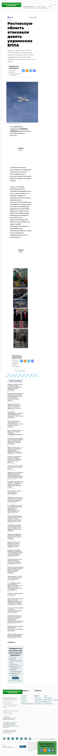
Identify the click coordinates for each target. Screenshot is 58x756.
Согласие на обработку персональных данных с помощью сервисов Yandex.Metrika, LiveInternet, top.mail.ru (11, 700)
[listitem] (23, 70)
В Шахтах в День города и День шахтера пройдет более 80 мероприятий (15, 611)
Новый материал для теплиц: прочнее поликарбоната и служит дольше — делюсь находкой (15, 399)
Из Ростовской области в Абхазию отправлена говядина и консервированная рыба (15, 408)
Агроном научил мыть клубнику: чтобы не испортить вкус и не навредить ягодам (14, 519)
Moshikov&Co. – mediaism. (48, 714)
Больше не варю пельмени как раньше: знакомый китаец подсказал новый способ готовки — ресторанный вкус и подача (15, 372)
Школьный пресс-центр (51, 675)
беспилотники (22, 345)
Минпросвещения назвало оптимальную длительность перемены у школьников (15, 603)
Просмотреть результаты (15, 656)
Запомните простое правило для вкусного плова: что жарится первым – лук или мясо (14, 381)
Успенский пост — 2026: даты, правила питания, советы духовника (14, 553)
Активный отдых (15, 649)
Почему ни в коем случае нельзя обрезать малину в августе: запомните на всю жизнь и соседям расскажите (15, 416)
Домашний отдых (15, 647)
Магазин (23, 673)
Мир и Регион (39, 675)
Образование (48, 673)
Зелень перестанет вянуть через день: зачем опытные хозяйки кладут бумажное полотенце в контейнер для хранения (15, 577)
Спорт (45, 671)
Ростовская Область (20, 346)
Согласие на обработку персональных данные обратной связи (10, 707)
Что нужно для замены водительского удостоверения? (14, 468)
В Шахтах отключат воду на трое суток (14, 569)
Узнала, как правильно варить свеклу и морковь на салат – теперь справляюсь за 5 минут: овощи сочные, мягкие (15, 494)
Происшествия (39, 677)
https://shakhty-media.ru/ (10, 674)
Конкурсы (24, 675)
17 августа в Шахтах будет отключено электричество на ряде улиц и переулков (15, 585)
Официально (47, 677)
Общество (38, 673)
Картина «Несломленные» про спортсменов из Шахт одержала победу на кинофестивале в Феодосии (15, 545)
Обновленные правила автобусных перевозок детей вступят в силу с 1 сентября (14, 511)
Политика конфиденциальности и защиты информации (9, 693)
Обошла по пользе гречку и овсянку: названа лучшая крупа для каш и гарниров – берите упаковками (15, 362)
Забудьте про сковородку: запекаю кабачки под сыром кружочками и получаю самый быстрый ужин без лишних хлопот (15, 450)
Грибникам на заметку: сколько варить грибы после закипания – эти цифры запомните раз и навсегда (14, 503)
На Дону (10, 20)
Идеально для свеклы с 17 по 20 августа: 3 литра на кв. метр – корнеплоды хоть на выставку (15, 475)
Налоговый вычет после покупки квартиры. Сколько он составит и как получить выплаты (14, 536)
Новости (37, 671)
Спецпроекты (39, 679)
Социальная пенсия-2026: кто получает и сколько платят (15, 443)
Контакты (24, 671)
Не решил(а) (13, 650)
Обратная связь (48, 679)
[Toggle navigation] (50, 5)
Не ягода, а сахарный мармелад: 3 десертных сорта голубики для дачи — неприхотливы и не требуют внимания (15, 528)
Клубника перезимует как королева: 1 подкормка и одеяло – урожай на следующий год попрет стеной (15, 460)
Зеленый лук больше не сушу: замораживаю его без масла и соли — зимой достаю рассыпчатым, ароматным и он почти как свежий (15, 595)
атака (15, 345)
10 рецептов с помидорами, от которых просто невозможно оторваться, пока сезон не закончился (15, 390)
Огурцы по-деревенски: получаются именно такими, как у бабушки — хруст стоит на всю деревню (15, 435)
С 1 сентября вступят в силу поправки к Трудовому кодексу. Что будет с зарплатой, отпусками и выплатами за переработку (14, 562)
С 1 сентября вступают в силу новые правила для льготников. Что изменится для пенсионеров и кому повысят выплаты (14, 484)
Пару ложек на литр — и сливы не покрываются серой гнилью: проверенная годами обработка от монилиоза (15, 425)
